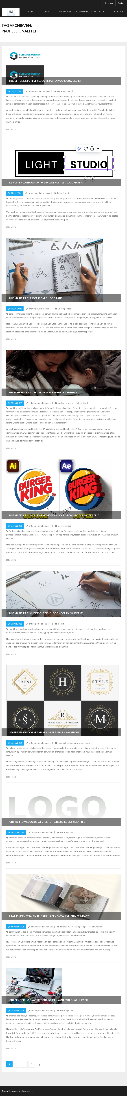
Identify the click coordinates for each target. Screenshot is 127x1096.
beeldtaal (21, 1015)
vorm (71, 632)
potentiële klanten (99, 415)
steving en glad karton (105, 419)
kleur (59, 629)
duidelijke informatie (71, 408)
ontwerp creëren (35, 751)
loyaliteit (62, 1019)
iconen (69, 198)
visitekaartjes (80, 403)
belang (12, 748)
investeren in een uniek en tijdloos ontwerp (25, 100)
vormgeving (85, 1023)
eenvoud (22, 837)
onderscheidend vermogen (77, 100)
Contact (121, 3)
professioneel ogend (31, 419)
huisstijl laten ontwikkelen (70, 932)
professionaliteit (108, 100)
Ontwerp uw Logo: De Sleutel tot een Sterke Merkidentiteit (48, 821)
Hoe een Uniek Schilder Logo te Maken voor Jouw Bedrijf (45, 80)
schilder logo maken (23, 104)
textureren (85, 534)
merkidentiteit (49, 202)
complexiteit (29, 198)
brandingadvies (16, 198)
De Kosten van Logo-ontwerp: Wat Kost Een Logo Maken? (46, 182)
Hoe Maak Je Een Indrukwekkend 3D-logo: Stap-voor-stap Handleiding (54, 515)
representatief (88, 419)
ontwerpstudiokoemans (39, 91)
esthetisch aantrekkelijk (59, 96)
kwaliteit (10, 202)
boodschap (32, 408)
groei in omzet (85, 1015)
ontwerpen (95, 100)
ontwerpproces (13, 632)
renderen (34, 534)
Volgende (39, 1064)
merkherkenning (108, 932)
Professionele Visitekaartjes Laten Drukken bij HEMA (43, 392)
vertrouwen (91, 104)
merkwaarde (104, 629)
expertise (48, 198)
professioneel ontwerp (51, 419)
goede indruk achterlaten (47, 411)
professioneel (42, 935)
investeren (88, 198)
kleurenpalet (89, 932)
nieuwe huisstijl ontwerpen (102, 1019)
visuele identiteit (105, 104)
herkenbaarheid (107, 96)
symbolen (75, 104)
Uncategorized (63, 91)
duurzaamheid (88, 408)
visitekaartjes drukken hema (40, 422)
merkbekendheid (88, 837)
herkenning (83, 748)
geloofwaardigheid (68, 748)
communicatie (15, 932)
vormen (108, 751)
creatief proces (34, 748)
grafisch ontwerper (79, 96)
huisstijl (60, 193)
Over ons (109, 3)
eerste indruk (101, 408)
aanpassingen (15, 314)
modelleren (93, 531)
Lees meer (11, 129)
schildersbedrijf (39, 104)
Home (31, 11)
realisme (25, 534)
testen (72, 317)
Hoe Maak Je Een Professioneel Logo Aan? (35, 298)
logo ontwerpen (77, 743)
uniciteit (9, 422)
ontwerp (103, 531)
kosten (68, 193)
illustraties (77, 198)
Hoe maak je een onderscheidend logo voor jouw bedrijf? (46, 613)
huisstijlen (72, 926)
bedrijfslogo (21, 408)
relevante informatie (72, 419)
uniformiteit (64, 935)
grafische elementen (42, 932)
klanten (36, 1019)
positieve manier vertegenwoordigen (73, 415)
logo (55, 100)
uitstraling (90, 317)
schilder (9, 104)
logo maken (36, 202)
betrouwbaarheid (23, 629)
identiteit (85, 314)
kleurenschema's (101, 198)
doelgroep (39, 314)
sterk (66, 317)
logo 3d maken (66, 531)
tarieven (23, 205)
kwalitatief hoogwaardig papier (87, 411)
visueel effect (97, 534)
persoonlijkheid (24, 1023)
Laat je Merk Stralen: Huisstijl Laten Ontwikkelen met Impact (49, 916)
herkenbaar (93, 96)
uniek (82, 104)
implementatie (12, 1019)
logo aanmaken (110, 314)
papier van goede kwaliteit (44, 415)
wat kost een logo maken (39, 205)
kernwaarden (57, 837)
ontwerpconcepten (65, 202)
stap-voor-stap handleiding (60, 534)
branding (13, 837)
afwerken (21, 531)
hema (70, 403)
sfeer (72, 751)
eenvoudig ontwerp (39, 96)
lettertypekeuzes (22, 202)
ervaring (40, 198)
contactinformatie (47, 408)
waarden (10, 755)
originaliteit (42, 317)
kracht (72, 837)
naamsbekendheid (80, 1019)
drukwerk (62, 403)
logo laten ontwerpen (92, 926)
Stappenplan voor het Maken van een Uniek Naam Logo (44, 732)
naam (87, 743)
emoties (55, 748)
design (58, 408)
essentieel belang (27, 411)
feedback (46, 531)
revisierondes (12, 205)
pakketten (90, 202)
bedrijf (12, 408)
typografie (80, 317)
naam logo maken (19, 751)
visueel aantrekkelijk (95, 751)
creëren (12, 96)
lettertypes (110, 748)
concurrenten (54, 1015)
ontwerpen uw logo (23, 841)
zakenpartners (60, 422)
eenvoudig (49, 314)
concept (30, 531)
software (43, 534)
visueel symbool (61, 632)
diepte (38, 531)
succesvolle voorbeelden (58, 104)
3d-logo (12, 531)
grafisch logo (59, 198)
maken (61, 100)
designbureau (23, 96)
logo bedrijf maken (75, 629)
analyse (12, 1015)
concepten (42, 1015)
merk (8, 317)
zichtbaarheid (97, 841)
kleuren (49, 100)
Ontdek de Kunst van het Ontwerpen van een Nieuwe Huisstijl (49, 1000)
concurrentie (27, 314)
